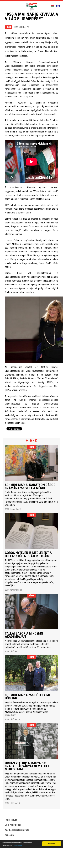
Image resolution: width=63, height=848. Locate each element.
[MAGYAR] (52, 6)
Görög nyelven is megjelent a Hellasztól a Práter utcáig (28, 554)
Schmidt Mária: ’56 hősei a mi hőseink (27, 696)
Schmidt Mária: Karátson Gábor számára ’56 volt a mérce (30, 486)
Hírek (8, 27)
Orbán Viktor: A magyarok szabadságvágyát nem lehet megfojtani (27, 766)
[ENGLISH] (58, 6)
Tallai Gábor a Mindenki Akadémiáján (24, 635)
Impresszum (11, 820)
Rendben (51, 843)
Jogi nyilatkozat (13, 825)
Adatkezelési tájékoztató (17, 830)
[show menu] (6, 6)
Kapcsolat (9, 835)
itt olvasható (17, 845)
